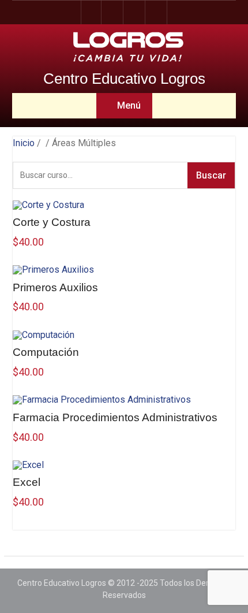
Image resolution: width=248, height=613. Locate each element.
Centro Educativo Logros (124, 78)
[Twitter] (135, 12)
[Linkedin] (157, 12)
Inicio (24, 143)
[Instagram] (113, 12)
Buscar (211, 175)
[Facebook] (91, 12)
